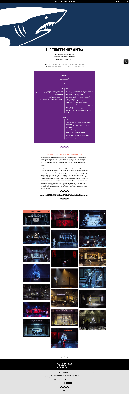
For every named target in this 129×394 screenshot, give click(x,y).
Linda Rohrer (69, 102)
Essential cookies (59, 380)
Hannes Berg (69, 91)
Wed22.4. (69, 65)
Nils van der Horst (70, 110)
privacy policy (40, 216)
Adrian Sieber (59, 91)
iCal (64, 83)
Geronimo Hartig (70, 105)
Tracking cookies (71, 380)
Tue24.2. (49, 65)
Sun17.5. (76, 65)
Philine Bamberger (51, 99)
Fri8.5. (73, 65)
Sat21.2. (46, 65)
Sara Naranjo (60, 97)
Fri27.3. (59, 65)
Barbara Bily (60, 99)
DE (122, 1)
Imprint (64, 392)
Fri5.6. (83, 65)
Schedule (118, 1)
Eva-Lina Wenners (70, 96)
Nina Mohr (68, 94)
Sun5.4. (63, 65)
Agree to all (69, 383)
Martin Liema (69, 97)
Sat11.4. (66, 65)
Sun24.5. (79, 65)
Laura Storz (69, 109)
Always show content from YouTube (37, 223)
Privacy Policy (64, 390)
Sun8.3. (56, 65)
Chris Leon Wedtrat (58, 96)
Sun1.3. (53, 65)
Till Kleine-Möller (59, 94)
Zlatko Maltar (69, 101)
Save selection (61, 383)
